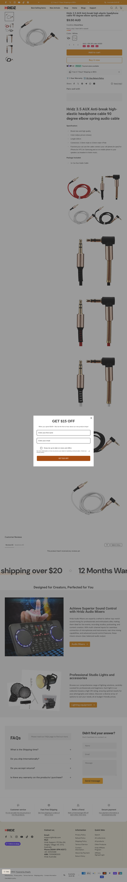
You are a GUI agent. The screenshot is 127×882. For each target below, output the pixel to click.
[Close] (91, 418)
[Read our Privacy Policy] (89, 451)
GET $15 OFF (64, 458)
